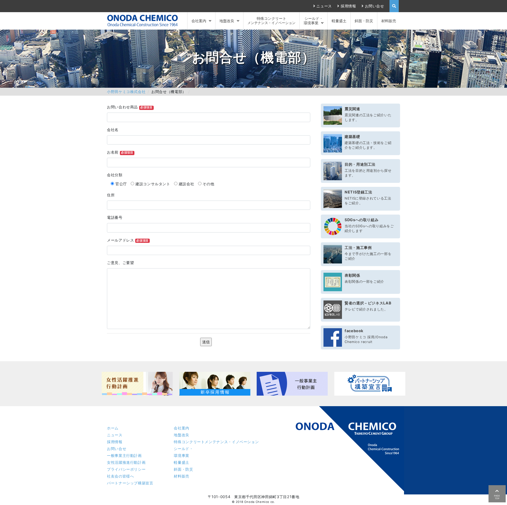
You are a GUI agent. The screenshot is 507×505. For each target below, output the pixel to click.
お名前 (120, 152)
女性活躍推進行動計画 (126, 462)
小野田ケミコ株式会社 (126, 91)
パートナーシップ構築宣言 (130, 483)
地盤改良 (226, 20)
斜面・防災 (364, 20)
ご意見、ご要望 (120, 262)
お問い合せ (374, 6)
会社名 (113, 129)
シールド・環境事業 (313, 20)
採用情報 (348, 6)
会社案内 (198, 20)
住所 (111, 195)
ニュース (324, 6)
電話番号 (115, 217)
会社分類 (115, 175)
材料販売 (388, 20)
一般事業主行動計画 (124, 455)
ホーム (113, 428)
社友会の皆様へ (120, 476)
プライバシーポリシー (126, 469)
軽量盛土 (339, 20)
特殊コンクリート (271, 20)
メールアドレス (128, 240)
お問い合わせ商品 (130, 107)
